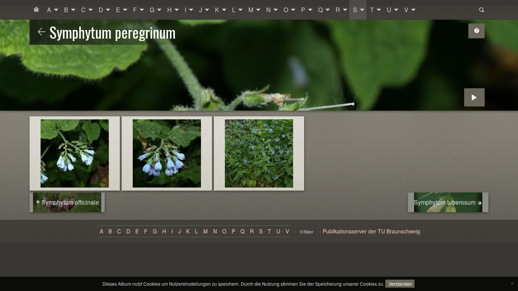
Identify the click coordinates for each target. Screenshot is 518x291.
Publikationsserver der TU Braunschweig (371, 231)
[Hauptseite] (36, 10)
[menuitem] (36, 10)
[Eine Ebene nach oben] (41, 32)
